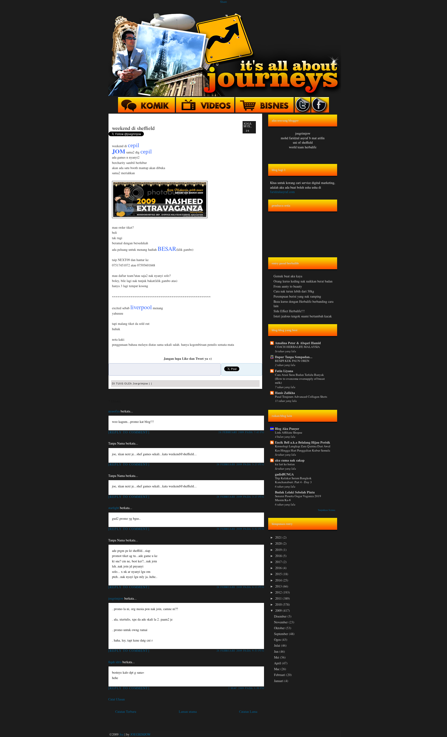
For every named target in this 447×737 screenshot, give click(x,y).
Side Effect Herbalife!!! (289, 311)
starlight (113, 508)
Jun (276, 651)
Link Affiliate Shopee (288, 432)
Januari (279, 681)
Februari (280, 674)
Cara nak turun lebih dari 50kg (294, 291)
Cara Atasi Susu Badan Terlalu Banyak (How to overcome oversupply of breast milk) (300, 379)
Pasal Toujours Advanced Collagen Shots (301, 396)
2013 (279, 586)
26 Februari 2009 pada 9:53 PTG (240, 650)
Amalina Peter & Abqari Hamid (298, 342)
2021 (279, 537)
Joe (121, 734)
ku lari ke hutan (285, 464)
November (281, 622)
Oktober (280, 628)
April (278, 663)
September (281, 634)
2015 (279, 574)
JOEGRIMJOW (140, 734)
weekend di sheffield (133, 127)
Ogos (278, 639)
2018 (279, 556)
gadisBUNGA (284, 474)
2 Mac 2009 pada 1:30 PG (246, 688)
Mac (277, 669)
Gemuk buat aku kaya (288, 276)
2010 (279, 604)
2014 (279, 580)
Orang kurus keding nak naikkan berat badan (303, 281)
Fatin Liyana (284, 370)
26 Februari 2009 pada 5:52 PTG (240, 528)
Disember (281, 616)
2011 (279, 598)
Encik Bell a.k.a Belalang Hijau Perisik (302, 442)
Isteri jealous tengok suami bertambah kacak (303, 316)
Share (223, 1)
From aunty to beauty (288, 286)
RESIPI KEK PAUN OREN (292, 361)
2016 (279, 568)
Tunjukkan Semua (326, 510)
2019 (279, 549)
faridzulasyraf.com (282, 192)
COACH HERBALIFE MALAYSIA (297, 347)
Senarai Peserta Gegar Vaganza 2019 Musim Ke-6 (298, 498)
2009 (279, 610)
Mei (277, 657)
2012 (279, 592)
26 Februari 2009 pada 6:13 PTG (240, 587)
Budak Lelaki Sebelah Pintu (295, 492)
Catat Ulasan (116, 699)
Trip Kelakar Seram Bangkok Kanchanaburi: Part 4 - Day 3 (293, 480)
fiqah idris (115, 662)
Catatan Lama (248, 711)
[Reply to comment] (128, 432)
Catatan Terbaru (125, 711)
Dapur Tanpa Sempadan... (293, 356)
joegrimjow (115, 598)
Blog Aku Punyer (287, 428)
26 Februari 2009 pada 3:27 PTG (240, 464)
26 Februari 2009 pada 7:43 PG (241, 432)
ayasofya (114, 411)
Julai (277, 645)
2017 (279, 562)
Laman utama (188, 711)
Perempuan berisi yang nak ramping (297, 296)
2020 (279, 543)
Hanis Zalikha (285, 392)
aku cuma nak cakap (290, 460)
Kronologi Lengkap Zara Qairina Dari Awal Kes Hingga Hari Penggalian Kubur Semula (302, 448)
